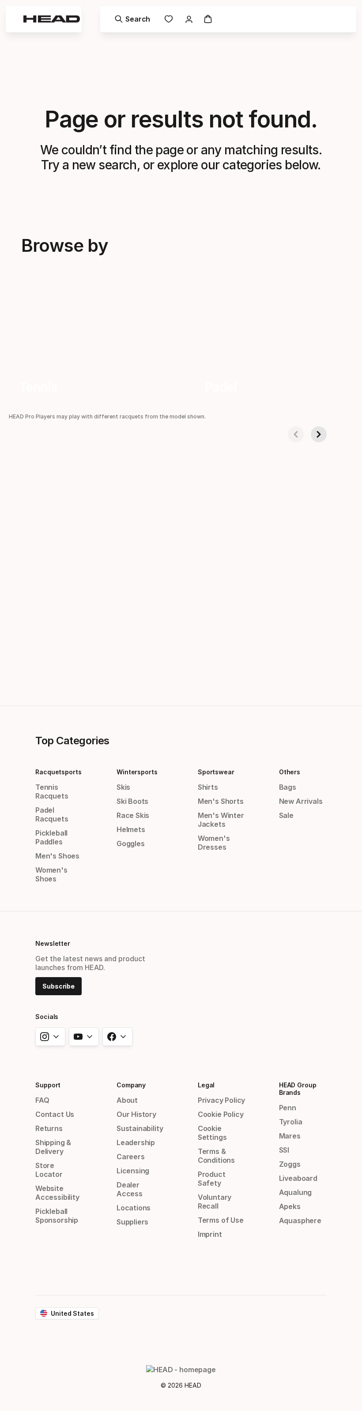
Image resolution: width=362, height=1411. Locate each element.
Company (131, 1085)
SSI (284, 1150)
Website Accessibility (57, 1193)
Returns (49, 1128)
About (127, 1100)
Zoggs (290, 1164)
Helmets (131, 829)
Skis (123, 787)
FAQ (42, 1100)
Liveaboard (298, 1178)
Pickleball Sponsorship (56, 1215)
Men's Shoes (57, 855)
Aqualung (295, 1192)
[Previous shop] (296, 434)
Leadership (136, 1142)
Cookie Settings (212, 1133)
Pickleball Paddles (51, 837)
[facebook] (117, 1036)
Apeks (290, 1206)
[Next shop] (319, 434)
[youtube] (84, 1036)
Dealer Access (130, 1189)
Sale (286, 815)
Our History (136, 1114)
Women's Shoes (51, 874)
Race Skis (133, 815)
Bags (287, 787)
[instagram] (50, 1036)
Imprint (210, 1234)
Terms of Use (221, 1220)
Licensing (133, 1170)
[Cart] (208, 19)
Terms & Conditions (216, 1156)
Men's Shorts (221, 801)
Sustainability (140, 1128)
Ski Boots (132, 801)
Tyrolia (290, 1121)
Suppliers (132, 1221)
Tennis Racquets (51, 791)
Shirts (208, 787)
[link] (168, 19)
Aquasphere (300, 1220)
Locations (134, 1207)
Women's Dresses (214, 842)
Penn (287, 1107)
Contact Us (54, 1114)
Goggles (131, 843)
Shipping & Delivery (53, 1147)
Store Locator (49, 1170)
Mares (290, 1135)
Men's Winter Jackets (221, 820)
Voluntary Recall (214, 1201)
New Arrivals (301, 801)
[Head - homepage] (51, 18)
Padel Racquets (51, 814)
